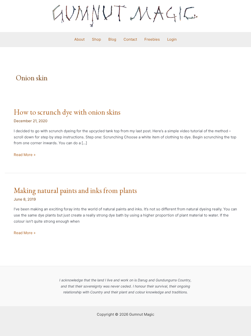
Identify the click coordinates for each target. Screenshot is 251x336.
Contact (130, 39)
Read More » (25, 154)
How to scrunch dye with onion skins (67, 112)
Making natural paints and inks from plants (75, 190)
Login (172, 39)
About (79, 39)
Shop (96, 39)
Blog (112, 39)
